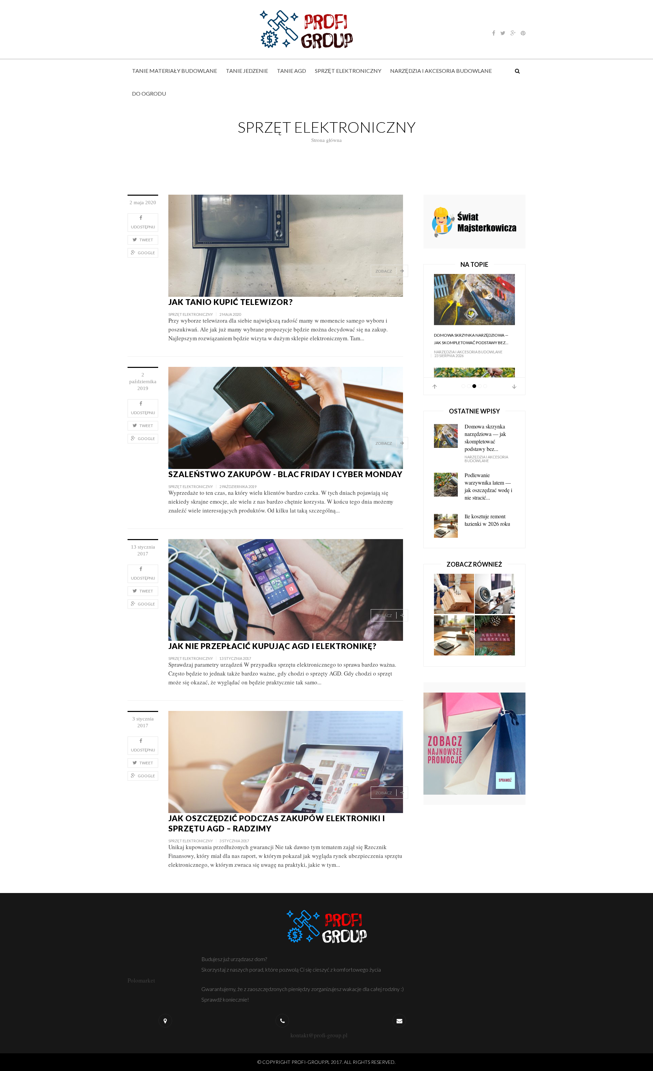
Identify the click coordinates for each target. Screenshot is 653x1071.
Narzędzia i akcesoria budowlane (441, 70)
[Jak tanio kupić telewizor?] (285, 245)
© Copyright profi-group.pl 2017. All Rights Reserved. (326, 1062)
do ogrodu (149, 93)
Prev (435, 383)
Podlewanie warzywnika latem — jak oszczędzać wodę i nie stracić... (473, 348)
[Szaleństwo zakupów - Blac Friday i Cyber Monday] (285, 417)
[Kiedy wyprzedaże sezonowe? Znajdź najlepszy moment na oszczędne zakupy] (495, 632)
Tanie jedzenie (247, 70)
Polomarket (141, 980)
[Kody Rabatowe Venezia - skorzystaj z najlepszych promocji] (474, 739)
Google (146, 252)
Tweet (146, 239)
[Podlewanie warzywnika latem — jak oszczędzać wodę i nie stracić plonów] (474, 304)
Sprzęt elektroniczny (348, 70)
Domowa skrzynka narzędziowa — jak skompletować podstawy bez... (485, 434)
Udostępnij (143, 226)
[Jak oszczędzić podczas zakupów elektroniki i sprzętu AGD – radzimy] (285, 761)
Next (514, 383)
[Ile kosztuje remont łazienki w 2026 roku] (454, 632)
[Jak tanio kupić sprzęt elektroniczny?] (495, 590)
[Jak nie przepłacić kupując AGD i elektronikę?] (285, 589)
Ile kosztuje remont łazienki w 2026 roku (487, 516)
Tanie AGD (291, 70)
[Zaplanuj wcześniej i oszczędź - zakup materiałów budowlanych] (454, 590)
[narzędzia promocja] (474, 221)
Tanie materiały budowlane (174, 70)
